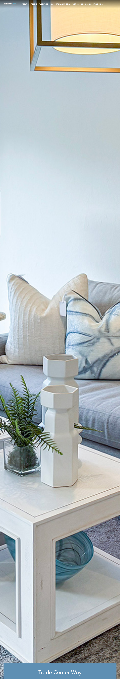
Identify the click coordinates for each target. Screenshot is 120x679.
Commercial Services (60, 4)
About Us (25, 4)
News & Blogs (97, 4)
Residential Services (39, 4)
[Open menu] (114, 4)
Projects (75, 4)
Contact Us (86, 4)
